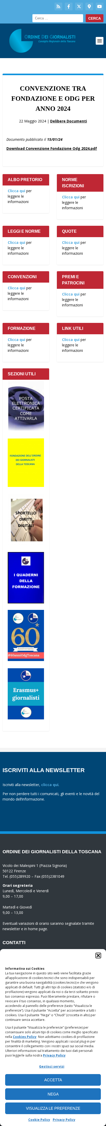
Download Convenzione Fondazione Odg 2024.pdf (51, 148)
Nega (53, 1094)
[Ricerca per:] (57, 18)
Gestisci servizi (51, 1066)
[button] (98, 955)
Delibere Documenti (68, 121)
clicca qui (49, 784)
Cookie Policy (39, 1119)
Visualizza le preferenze (53, 1108)
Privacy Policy (54, 1055)
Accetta (53, 1080)
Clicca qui (16, 190)
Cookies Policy (25, 1037)
